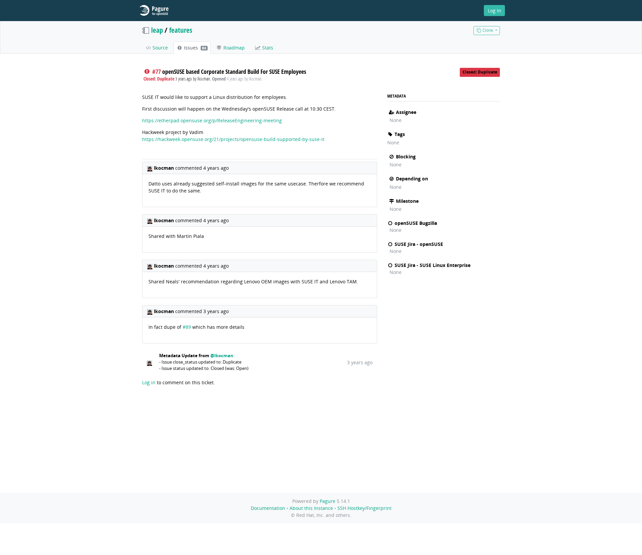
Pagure (327, 501)
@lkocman (221, 356)
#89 (187, 327)
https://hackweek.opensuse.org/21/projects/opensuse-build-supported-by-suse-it (233, 139)
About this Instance (311, 508)
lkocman (164, 168)
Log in (148, 382)
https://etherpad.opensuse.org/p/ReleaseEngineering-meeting (212, 120)
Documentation (268, 508)
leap (157, 30)
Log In (494, 10)
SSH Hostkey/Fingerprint (364, 508)
